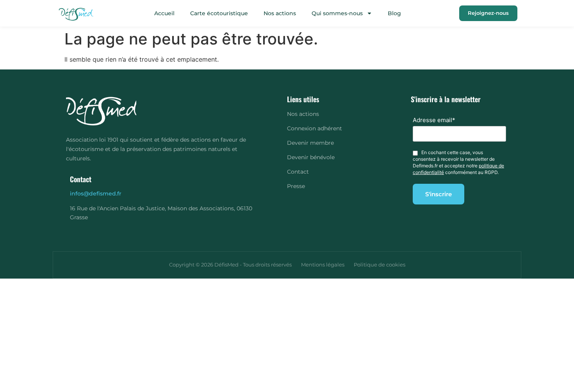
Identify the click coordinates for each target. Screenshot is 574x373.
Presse (296, 186)
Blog (394, 13)
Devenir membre (310, 142)
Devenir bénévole (311, 157)
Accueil (164, 13)
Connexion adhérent (314, 128)
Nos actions (280, 13)
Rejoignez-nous (488, 13)
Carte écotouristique (219, 13)
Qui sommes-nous (337, 13)
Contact (298, 171)
